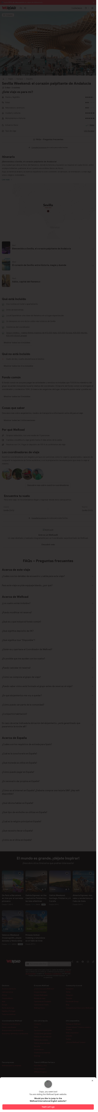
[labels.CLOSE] (92, 1080)
